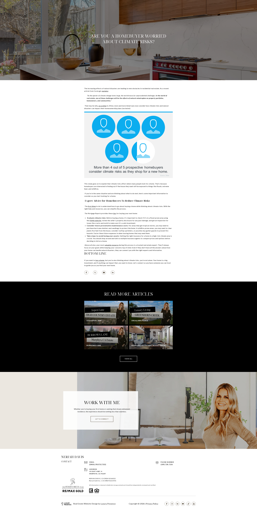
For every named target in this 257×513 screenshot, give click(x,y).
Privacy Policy (152, 504)
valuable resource (111, 245)
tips (114, 213)
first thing (92, 206)
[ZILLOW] (194, 504)
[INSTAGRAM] (172, 504)
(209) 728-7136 (167, 464)
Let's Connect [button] (102, 419)
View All (128, 359)
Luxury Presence (108, 504)
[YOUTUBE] (183, 504)
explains (105, 91)
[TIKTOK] (188, 504)
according (102, 106)
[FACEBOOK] (167, 504)
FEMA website (95, 220)
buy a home (99, 260)
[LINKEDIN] (177, 504)
